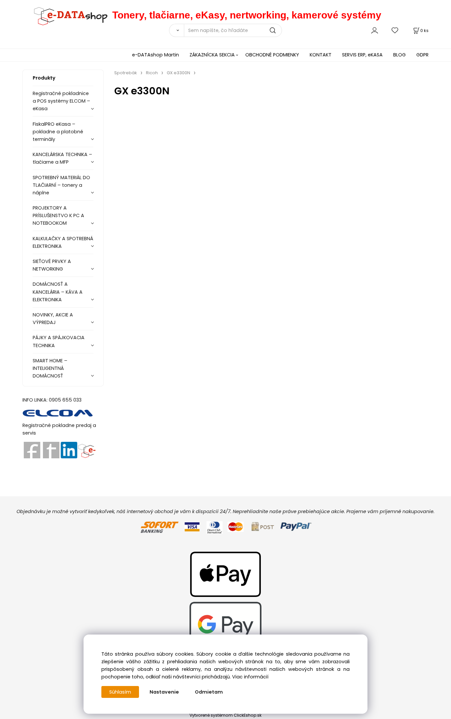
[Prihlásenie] (374, 30)
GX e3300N (178, 73)
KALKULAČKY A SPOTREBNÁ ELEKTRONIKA (63, 242)
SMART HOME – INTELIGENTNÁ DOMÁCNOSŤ (50, 368)
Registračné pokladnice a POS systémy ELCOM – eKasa (61, 101)
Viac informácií (250, 676)
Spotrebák (125, 73)
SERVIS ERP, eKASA (362, 54)
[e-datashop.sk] (67, 15)
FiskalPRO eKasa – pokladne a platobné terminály (58, 132)
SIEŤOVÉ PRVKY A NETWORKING (52, 265)
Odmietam (209, 692)
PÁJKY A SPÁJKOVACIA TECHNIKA (59, 341)
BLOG (399, 54)
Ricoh (152, 73)
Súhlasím (120, 692)
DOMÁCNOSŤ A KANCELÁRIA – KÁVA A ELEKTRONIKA (58, 292)
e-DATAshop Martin (155, 54)
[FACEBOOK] (32, 449)
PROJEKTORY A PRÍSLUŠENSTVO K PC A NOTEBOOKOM (58, 215)
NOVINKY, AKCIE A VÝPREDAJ (53, 318)
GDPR (422, 54)
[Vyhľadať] (176, 30)
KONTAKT (320, 54)
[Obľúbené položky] (395, 30)
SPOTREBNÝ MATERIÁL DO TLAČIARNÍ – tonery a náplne (61, 185)
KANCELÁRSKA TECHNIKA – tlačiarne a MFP (62, 158)
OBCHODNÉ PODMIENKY (272, 54)
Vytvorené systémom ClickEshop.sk (225, 715)
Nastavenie (164, 692)
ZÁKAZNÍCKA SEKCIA (212, 54)
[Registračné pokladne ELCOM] (57, 412)
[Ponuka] (86, 449)
